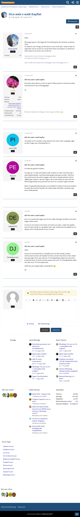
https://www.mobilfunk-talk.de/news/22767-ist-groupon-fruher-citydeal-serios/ (14, 106)
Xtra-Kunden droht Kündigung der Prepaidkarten (38, 428)
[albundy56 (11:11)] (8, 395)
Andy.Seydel (15, 17)
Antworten (56, 330)
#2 (76, 75)
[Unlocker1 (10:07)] (11, 395)
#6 (76, 242)
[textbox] (50, 312)
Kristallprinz (74, 404)
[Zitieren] (75, 67)
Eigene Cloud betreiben (40, 376)
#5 (76, 211)
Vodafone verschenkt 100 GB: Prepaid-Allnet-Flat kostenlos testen (68, 361)
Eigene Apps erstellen (39, 354)
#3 (76, 133)
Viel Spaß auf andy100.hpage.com (35, 58)
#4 (76, 161)
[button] (30, 324)
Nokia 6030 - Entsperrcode (41, 394)
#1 (76, 34)
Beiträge (7, 55)
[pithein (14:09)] (4, 395)
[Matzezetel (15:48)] (15, 395)
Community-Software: (40, 514)
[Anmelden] (73, 2)
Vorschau (45, 330)
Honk (60, 351)
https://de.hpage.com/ (59, 63)
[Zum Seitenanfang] (77, 514)
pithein (34, 364)
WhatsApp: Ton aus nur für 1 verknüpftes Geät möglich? (41, 369)
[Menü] (77, 2)
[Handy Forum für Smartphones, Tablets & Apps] (8, 2)
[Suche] (68, 2)
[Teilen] (77, 27)
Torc (33, 351)
